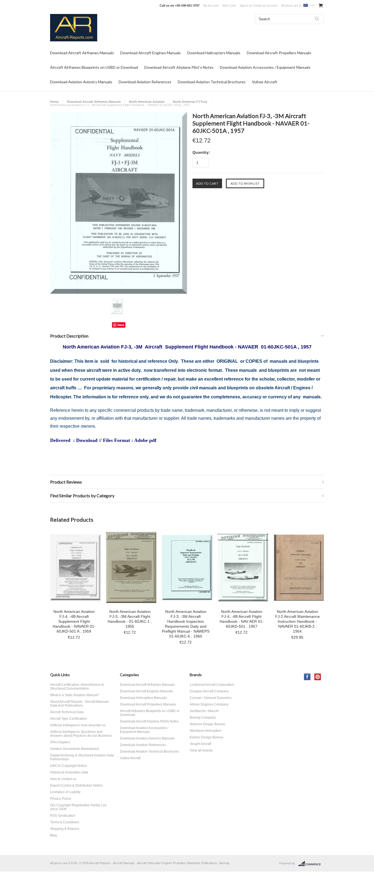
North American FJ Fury (190, 101)
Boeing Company (203, 717)
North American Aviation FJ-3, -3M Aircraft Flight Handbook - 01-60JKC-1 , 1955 (130, 619)
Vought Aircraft (200, 744)
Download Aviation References (145, 81)
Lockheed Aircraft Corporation (212, 685)
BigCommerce (311, 864)
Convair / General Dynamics (211, 698)
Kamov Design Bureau (206, 737)
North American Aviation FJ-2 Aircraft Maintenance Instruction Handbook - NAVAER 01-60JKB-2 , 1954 (297, 621)
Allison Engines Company (209, 704)
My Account (211, 5)
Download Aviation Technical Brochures (212, 81)
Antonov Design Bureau (207, 724)
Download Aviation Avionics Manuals (81, 81)
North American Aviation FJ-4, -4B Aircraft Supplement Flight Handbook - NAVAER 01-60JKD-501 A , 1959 (74, 621)
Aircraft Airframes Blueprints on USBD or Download (94, 67)
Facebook (307, 676)
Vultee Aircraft (264, 81)
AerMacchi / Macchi (204, 711)
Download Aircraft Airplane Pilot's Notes (179, 67)
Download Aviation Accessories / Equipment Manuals (265, 67)
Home (54, 101)
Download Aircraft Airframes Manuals (82, 52)
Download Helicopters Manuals (213, 52)
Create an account (265, 5)
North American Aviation (147, 101)
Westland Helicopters (205, 731)
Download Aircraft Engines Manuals (150, 52)
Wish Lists (229, 5)
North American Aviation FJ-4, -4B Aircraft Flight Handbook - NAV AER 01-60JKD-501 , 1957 (242, 619)
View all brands (201, 750)
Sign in (244, 5)
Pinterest (317, 676)
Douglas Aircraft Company (209, 691)
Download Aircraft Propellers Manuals (279, 52)
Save (120, 325)
